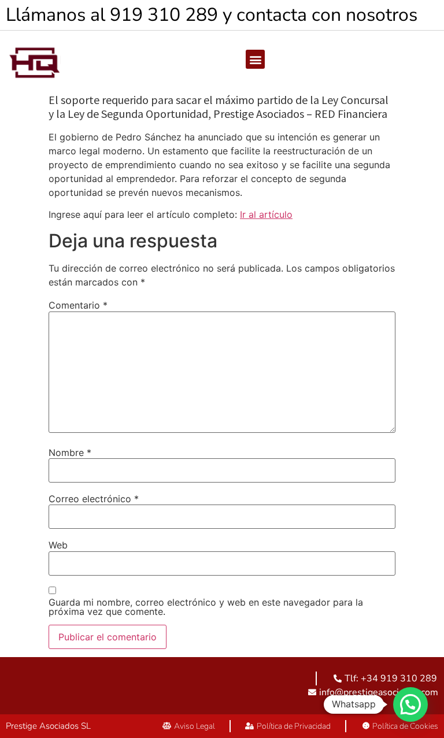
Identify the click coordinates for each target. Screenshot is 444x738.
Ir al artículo (266, 214)
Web (58, 545)
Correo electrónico (94, 498)
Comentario (78, 305)
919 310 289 (164, 14)
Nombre (70, 452)
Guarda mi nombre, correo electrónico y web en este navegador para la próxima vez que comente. (206, 607)
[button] (255, 59)
